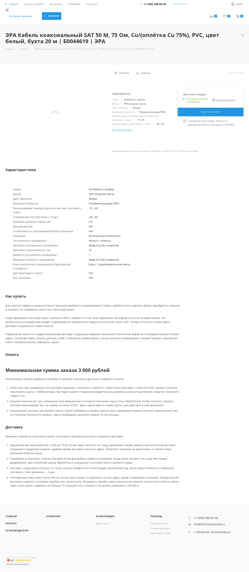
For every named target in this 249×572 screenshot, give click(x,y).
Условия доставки (160, 528)
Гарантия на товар (161, 533)
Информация (105, 516)
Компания (53, 516)
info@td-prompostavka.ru (209, 524)
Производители (16, 530)
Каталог (11, 523)
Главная (11, 516)
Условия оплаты (159, 523)
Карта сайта (102, 523)
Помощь (157, 516)
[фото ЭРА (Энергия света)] (55, 115)
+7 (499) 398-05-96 (206, 518)
